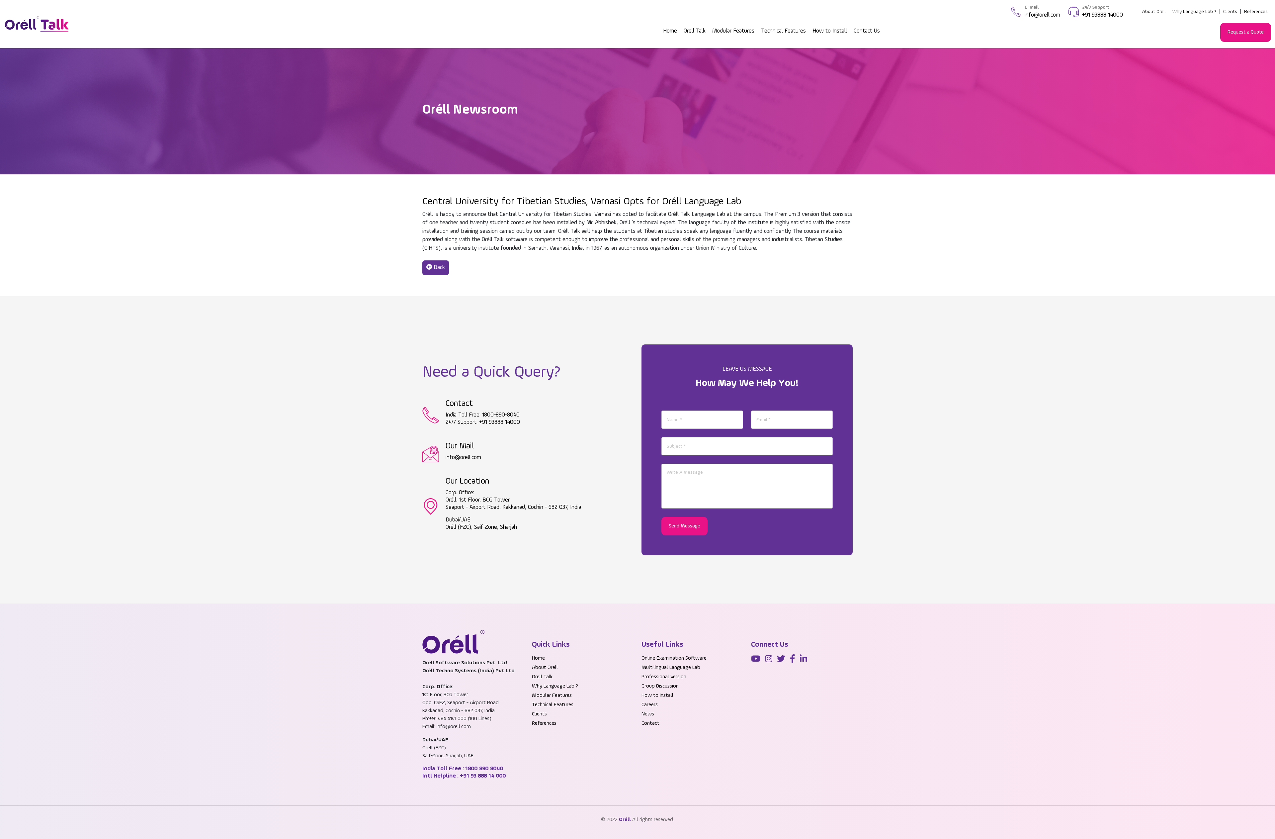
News (647, 714)
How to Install (829, 31)
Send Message (684, 525)
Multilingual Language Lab (670, 667)
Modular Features (733, 31)
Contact (650, 723)
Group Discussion (660, 686)
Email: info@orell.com (446, 726)
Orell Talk (695, 31)
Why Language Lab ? (1194, 11)
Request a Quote (1246, 32)
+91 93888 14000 (1102, 15)
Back (438, 267)
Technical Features (783, 31)
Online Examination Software (674, 658)
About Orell (1153, 11)
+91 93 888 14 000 (482, 776)
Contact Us (867, 31)
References (1256, 11)
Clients (1230, 11)
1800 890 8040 (483, 769)
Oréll (625, 819)
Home (670, 31)
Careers (649, 704)
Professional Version (663, 677)
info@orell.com (1042, 15)
